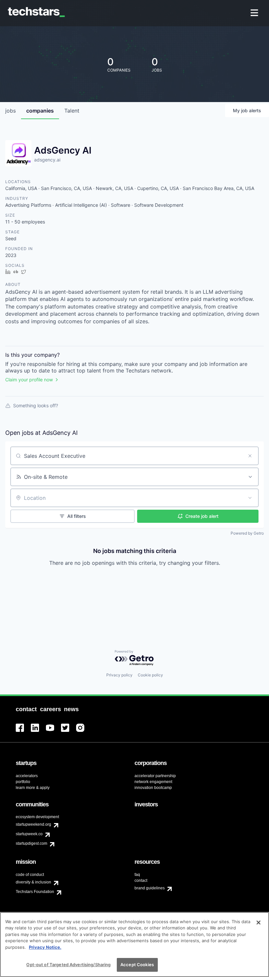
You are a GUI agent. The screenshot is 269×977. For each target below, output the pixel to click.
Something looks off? (35, 405)
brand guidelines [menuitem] (149, 888)
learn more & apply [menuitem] (33, 787)
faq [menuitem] (137, 874)
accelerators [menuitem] (27, 776)
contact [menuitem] (140, 880)
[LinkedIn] (38, 731)
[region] (134, 944)
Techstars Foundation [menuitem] (35, 891)
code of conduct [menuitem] (30, 874)
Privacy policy (119, 674)
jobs (10, 110)
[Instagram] (83, 731)
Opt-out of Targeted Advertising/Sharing (68, 964)
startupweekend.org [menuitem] (33, 824)
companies (40, 110)
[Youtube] (53, 731)
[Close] (258, 922)
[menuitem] (255, 13)
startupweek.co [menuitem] (29, 834)
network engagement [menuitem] (153, 781)
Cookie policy (150, 674)
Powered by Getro (247, 533)
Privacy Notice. (45, 947)
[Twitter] (68, 731)
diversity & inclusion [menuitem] (33, 882)
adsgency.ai (47, 159)
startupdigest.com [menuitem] (31, 843)
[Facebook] (23, 731)
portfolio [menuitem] (23, 781)
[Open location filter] (250, 498)
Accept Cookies (137, 964)
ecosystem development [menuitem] (37, 817)
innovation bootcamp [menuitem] (153, 787)
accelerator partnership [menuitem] (155, 776)
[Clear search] (250, 456)
